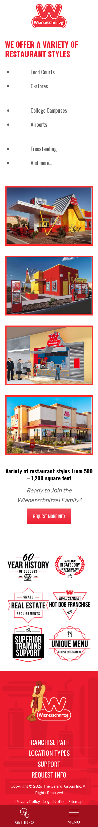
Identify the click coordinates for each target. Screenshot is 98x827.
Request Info (49, 775)
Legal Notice (54, 801)
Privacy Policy (27, 801)
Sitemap (76, 801)
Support (49, 764)
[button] (73, 817)
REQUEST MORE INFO (49, 516)
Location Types (49, 753)
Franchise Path (49, 742)
